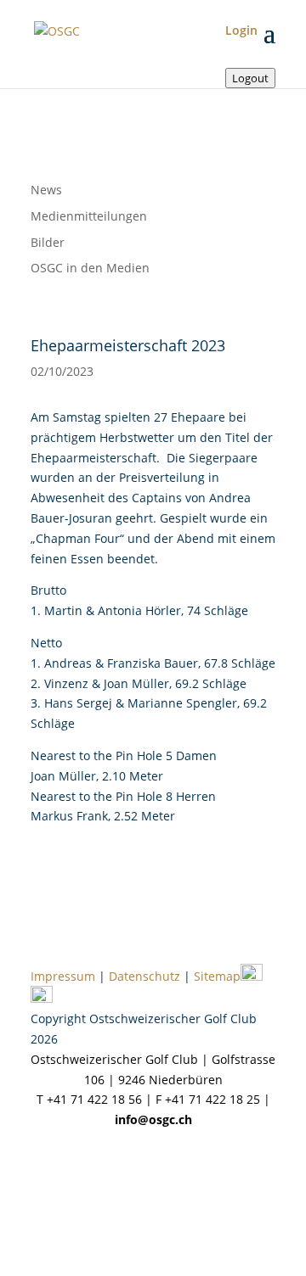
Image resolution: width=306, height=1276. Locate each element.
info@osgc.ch (153, 1119)
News (46, 190)
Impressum (63, 976)
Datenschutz (144, 976)
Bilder (48, 242)
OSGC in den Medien (90, 268)
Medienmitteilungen (89, 216)
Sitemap (217, 976)
